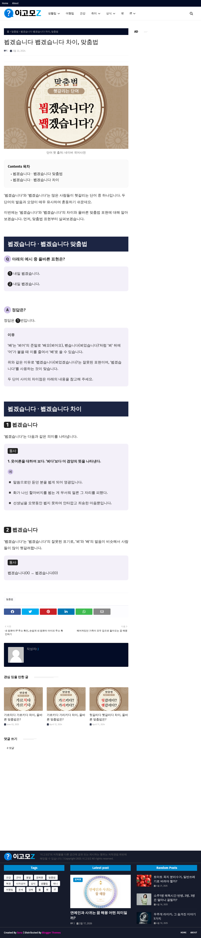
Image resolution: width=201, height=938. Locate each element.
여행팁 (9, 889)
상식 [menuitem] (109, 13)
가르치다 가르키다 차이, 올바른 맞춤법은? (23, 717)
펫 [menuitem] (122, 13)
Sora (19, 932)
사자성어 (21, 883)
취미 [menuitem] (94, 13)
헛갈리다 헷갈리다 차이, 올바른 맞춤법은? (109, 717)
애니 (55, 883)
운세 (20, 889)
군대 (18, 877)
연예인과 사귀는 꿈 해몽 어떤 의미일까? (98, 915)
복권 (8, 883)
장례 (30, 889)
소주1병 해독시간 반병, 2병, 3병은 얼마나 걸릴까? (174, 898)
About (15, 3)
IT (55, 889)
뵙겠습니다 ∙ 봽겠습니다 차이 (36, 180)
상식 (33, 883)
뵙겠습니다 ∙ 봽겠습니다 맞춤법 (38, 174)
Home (5, 3)
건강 (8, 877)
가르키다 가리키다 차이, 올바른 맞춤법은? (66, 717)
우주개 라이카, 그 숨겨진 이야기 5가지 (175, 916)
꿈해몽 (39, 877)
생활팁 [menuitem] (52, 13)
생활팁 (44, 883)
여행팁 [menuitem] (70, 13)
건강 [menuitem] (82, 13)
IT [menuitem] (131, 13)
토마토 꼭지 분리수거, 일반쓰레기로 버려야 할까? (174, 879)
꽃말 (28, 877)
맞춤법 (14, 31)
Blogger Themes (51, 932)
